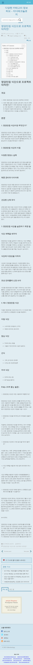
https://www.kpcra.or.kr (17, 658)
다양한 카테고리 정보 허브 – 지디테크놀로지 (16, 11)
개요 (7, 50)
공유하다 (18, 544)
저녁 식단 (10, 75)
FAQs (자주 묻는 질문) (13, 76)
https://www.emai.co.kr (7, 658)
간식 (9, 73)
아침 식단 (10, 69)
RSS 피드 (7, 641)
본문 (7, 52)
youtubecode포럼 (27, 658)
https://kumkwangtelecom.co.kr (10, 656)
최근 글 (11, 589)
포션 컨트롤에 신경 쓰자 (15, 66)
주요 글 (5, 589)
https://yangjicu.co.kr (17, 660)
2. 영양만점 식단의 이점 (13, 55)
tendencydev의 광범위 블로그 (23, 656)
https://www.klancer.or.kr (7, 660)
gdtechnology (10, 33)
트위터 (6, 635)
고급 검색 (20, 22)
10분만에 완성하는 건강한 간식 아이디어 (16, 582)
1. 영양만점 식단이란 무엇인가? (15, 54)
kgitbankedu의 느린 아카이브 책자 (10, 662)
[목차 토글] (22, 45)
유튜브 (6, 638)
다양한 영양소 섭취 (14, 57)
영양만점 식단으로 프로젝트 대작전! (13, 48)
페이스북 (7, 631)
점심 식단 (10, 71)
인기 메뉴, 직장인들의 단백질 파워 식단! (16, 571)
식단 (4, 36)
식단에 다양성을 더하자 (15, 65)
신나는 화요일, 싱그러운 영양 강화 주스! (16, 574)
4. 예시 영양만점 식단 (13, 68)
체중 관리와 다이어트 (14, 58)
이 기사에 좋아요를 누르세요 (15, 560)
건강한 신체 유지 (13, 60)
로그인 (29, 2)
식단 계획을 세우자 (14, 63)
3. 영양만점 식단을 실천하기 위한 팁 (16, 62)
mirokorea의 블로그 (27, 660)
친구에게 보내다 (8, 544)
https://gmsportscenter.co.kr (24, 662)
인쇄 (29, 40)
